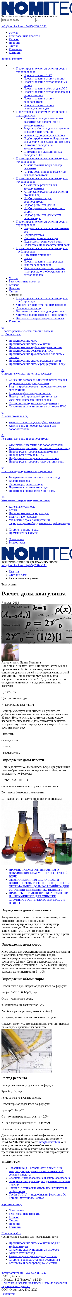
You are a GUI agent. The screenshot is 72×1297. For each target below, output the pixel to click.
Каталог (14, 39)
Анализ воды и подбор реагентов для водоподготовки (45, 173)
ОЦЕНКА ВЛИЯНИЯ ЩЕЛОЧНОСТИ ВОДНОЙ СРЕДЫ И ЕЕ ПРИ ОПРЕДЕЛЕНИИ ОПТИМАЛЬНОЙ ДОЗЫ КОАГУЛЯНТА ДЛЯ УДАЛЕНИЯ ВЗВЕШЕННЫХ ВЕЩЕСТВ (39, 884)
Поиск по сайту (11, 1233)
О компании (16, 539)
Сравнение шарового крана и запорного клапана (40, 1177)
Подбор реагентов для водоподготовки (38, 200)
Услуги (13, 32)
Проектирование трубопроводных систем (35, 347)
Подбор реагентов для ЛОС (41, 204)
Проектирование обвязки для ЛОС (46, 88)
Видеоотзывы (17, 542)
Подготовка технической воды (43, 241)
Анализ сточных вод (29, 308)
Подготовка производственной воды (47, 244)
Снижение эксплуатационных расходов (41, 304)
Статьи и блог (18, 574)
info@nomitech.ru (12, 26)
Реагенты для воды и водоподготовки (40, 311)
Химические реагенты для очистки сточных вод (39, 448)
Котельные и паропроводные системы (40, 318)
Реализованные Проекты (24, 1213)
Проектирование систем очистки (44, 78)
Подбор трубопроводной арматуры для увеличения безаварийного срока (47, 140)
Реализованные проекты (24, 36)
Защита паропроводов (38, 264)
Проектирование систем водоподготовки (39, 100)
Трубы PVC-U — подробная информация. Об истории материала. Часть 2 (37, 1196)
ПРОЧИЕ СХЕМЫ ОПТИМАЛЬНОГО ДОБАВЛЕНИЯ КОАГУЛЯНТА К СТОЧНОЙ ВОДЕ (38, 873)
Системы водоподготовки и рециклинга (41, 314)
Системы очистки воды (24, 529)
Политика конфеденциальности (21, 1282)
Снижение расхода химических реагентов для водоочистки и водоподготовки (43, 122)
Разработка (8, 1293)
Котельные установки (37, 254)
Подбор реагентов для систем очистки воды (36, 461)
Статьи (13, 46)
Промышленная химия (23, 532)
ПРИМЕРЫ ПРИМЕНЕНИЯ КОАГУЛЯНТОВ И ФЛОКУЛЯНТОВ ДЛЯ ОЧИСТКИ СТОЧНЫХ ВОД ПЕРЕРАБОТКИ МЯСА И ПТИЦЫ (38, 898)
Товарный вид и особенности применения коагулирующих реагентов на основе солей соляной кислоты (36, 1171)
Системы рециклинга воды (41, 238)
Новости (14, 42)
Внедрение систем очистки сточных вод (34, 477)
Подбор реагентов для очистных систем (34, 458)
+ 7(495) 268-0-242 (35, 26)
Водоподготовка (34, 234)
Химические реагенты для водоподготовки (40, 186)
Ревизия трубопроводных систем (44, 135)
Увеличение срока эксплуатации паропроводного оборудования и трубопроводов (44, 271)
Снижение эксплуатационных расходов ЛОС (37, 406)
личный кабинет (11, 58)
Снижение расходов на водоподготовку (38, 146)
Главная (14, 571)
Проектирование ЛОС (38, 75)
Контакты (15, 52)
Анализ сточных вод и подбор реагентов (34, 422)
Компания (15, 49)
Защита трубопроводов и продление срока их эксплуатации (46, 130)
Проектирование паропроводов (44, 261)
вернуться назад (11, 1204)
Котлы (28, 258)
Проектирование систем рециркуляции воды (39, 107)
